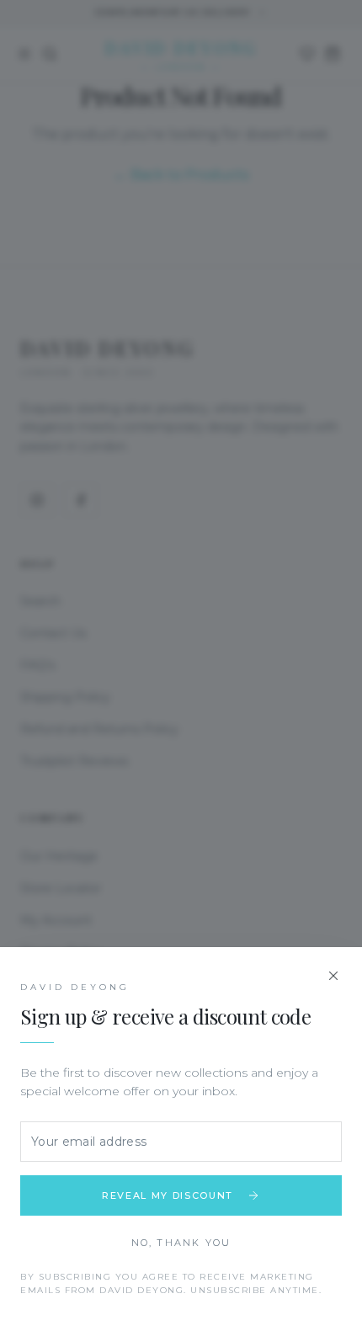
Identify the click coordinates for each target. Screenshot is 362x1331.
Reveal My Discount (167, 1195)
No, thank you (181, 1242)
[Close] (333, 976)
